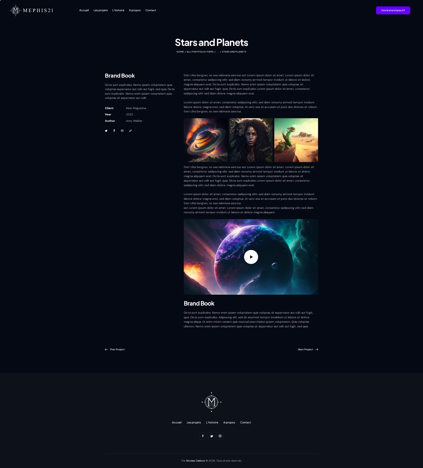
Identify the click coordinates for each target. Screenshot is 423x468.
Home (180, 51)
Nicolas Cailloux (195, 460)
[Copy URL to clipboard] (130, 130)
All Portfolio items (200, 51)
